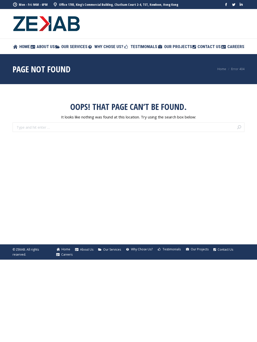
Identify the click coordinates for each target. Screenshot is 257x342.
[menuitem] (21, 46)
